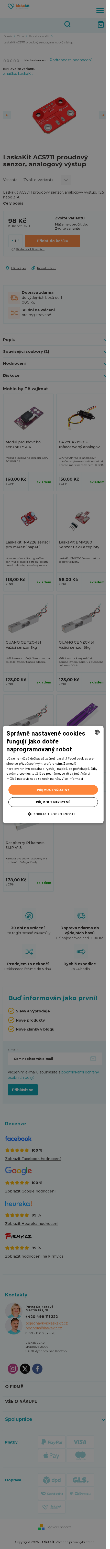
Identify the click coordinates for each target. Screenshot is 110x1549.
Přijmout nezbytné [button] (53, 802)
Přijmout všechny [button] (53, 790)
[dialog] (53, 774)
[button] (53, 814)
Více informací (72, 778)
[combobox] (97, 732)
